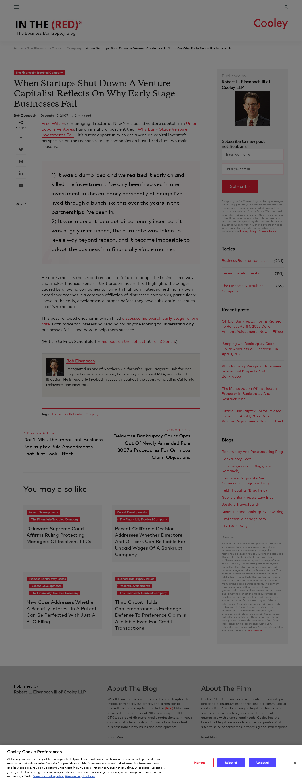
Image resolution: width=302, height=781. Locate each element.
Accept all (262, 762)
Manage (199, 762)
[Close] (295, 763)
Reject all (231, 762)
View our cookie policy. (48, 776)
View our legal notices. (80, 776)
